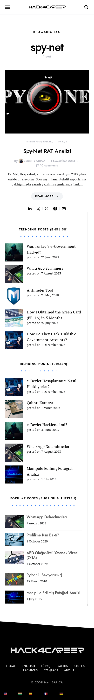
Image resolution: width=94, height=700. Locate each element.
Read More (44, 196)
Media (63, 666)
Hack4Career (47, 7)
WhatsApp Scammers (45, 268)
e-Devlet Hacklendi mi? (47, 424)
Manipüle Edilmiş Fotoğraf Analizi (53, 593)
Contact (51, 670)
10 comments (49, 165)
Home (11, 666)
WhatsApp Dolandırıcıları (49, 446)
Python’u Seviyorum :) (44, 575)
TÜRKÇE (62, 141)
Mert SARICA (35, 161)
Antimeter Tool (40, 290)
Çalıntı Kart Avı (40, 402)
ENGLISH (28, 666)
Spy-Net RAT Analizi (47, 151)
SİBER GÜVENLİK (39, 141)
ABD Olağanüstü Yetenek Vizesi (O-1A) (52, 555)
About (69, 670)
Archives (30, 670)
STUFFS (79, 666)
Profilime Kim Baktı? (43, 535)
